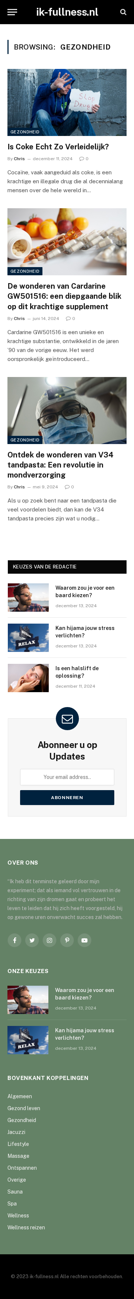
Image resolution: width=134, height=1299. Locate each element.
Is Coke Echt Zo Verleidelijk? (58, 146)
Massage (18, 1156)
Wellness (18, 1216)
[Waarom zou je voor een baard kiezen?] (28, 597)
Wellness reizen (26, 1227)
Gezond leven (23, 1108)
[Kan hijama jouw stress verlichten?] (28, 638)
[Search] (123, 12)
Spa (12, 1204)
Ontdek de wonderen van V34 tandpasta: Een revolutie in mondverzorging (60, 464)
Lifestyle (18, 1144)
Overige (16, 1180)
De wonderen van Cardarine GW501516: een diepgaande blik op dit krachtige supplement (64, 296)
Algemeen (19, 1096)
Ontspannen (22, 1168)
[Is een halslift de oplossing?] (28, 678)
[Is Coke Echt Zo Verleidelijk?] (67, 102)
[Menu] (12, 12)
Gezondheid (24, 132)
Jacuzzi (16, 1132)
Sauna (15, 1192)
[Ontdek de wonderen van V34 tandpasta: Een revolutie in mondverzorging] (67, 410)
